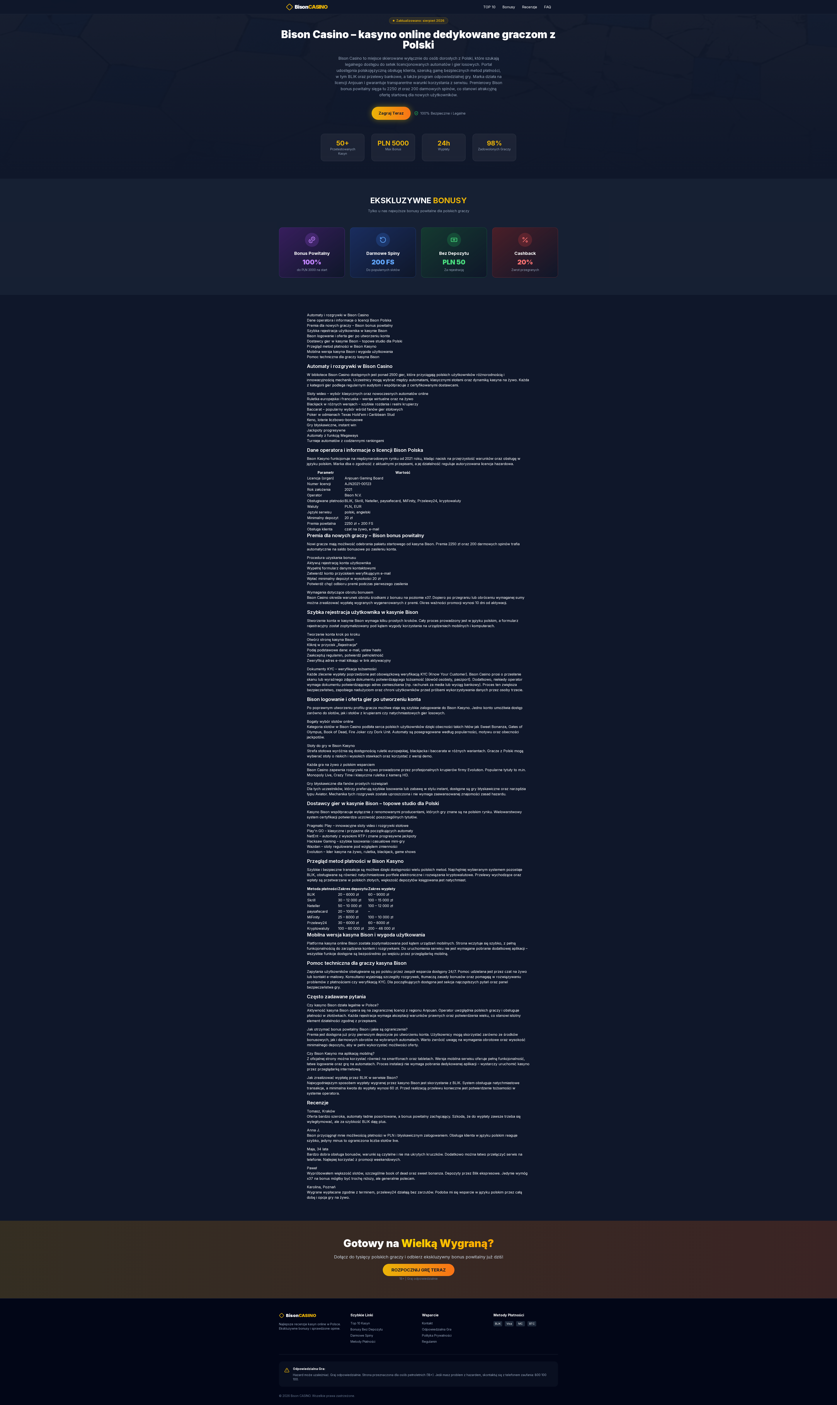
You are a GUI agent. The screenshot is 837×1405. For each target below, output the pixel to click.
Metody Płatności (362, 1341)
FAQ (547, 7)
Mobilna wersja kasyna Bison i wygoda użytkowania (350, 351)
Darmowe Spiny (361, 1335)
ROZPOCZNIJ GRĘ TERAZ (418, 1270)
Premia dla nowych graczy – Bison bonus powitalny (350, 325)
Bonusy (508, 7)
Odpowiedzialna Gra (436, 1329)
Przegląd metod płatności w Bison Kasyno (341, 346)
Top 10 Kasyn (360, 1323)
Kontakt (427, 1323)
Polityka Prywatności (437, 1335)
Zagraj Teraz (391, 113)
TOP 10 (489, 7)
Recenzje (529, 7)
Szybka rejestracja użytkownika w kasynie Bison (347, 330)
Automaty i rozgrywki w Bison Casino (338, 315)
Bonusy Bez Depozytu (366, 1329)
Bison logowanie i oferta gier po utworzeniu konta (348, 336)
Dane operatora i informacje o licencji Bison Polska (349, 320)
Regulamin (429, 1341)
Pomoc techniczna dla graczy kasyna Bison (343, 357)
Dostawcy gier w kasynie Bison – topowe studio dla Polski (354, 341)
